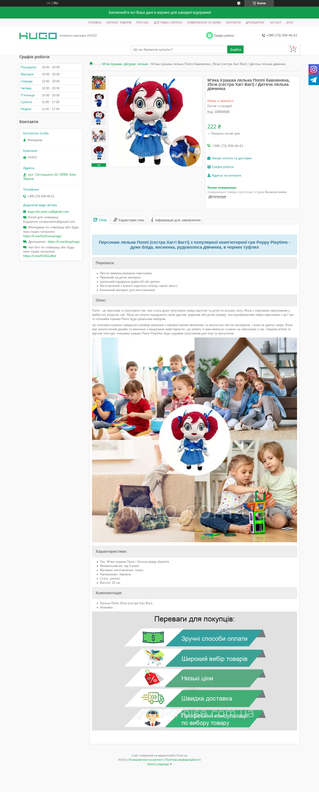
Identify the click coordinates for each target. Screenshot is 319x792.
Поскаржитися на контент (146, 759)
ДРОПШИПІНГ (255, 22)
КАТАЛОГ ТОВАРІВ (118, 22)
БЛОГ (290, 22)
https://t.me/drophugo (64, 241)
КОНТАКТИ (233, 22)
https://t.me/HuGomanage (42, 236)
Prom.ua (182, 755)
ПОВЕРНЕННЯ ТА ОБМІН (204, 22)
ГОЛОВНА (95, 22)
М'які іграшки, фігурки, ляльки (125, 64)
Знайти (235, 50)
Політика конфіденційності (183, 759)
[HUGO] (38, 35)
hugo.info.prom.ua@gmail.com (48, 211)
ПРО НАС (142, 22)
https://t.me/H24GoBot (39, 256)
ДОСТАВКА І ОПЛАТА (168, 22)
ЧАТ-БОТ (275, 22)
